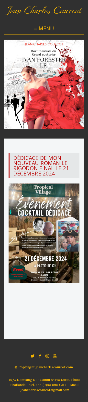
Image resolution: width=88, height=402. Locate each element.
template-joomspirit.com (87, 388)
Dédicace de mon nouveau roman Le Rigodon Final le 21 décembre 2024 (41, 165)
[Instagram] (47, 355)
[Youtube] (54, 355)
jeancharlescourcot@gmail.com (45, 390)
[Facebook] (40, 355)
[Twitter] (32, 355)
